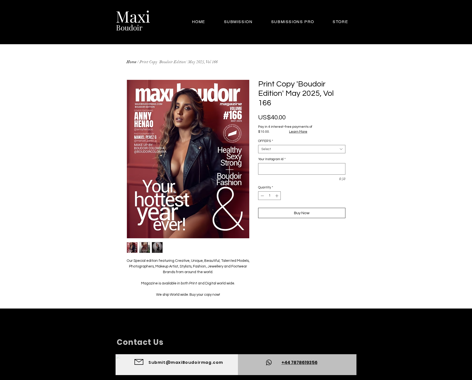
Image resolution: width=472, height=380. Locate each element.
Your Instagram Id (272, 159)
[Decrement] (262, 196)
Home (131, 61)
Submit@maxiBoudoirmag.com (185, 362)
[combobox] (301, 149)
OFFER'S (265, 141)
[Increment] (277, 196)
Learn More (298, 131)
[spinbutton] (269, 196)
